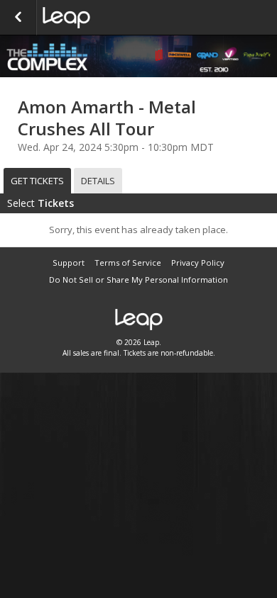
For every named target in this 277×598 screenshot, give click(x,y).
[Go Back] (18, 17)
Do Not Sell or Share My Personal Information (138, 279)
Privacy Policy (197, 262)
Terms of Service (127, 262)
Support (69, 262)
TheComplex (114, 17)
